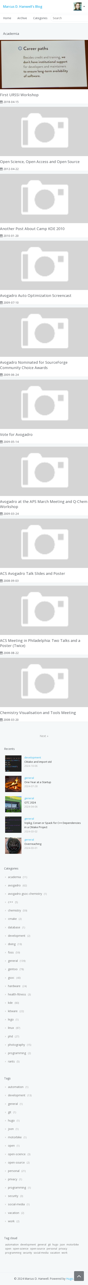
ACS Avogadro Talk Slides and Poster (32, 573)
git (9, 1112)
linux (11, 1028)
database (14, 927)
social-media (16, 1204)
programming (17, 1053)
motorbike (15, 1137)
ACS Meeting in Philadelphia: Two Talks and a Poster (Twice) (40, 643)
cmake (12, 919)
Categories (40, 18)
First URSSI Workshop (19, 94)
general (29, 778)
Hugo (69, 1279)
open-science (16, 1154)
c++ (10, 902)
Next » (44, 736)
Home (7, 18)
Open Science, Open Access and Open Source (40, 161)
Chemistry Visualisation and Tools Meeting (38, 712)
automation (15, 1087)
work (11, 1221)
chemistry (14, 910)
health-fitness (17, 994)
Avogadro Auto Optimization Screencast (35, 295)
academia (14, 877)
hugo (11, 1120)
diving (11, 944)
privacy (12, 1179)
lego (11, 1019)
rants (11, 1061)
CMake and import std (38, 762)
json (11, 1129)
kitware (12, 1011)
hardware (14, 986)
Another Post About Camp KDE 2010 (32, 228)
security (13, 1196)
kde (10, 1003)
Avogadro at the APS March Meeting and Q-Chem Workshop (43, 504)
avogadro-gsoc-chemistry (25, 894)
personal (13, 1171)
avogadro (14, 885)
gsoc (11, 978)
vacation (13, 1213)
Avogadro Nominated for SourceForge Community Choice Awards (34, 365)
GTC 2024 (30, 802)
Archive (22, 18)
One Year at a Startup (37, 782)
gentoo (12, 969)
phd (10, 1036)
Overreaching (32, 844)
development (32, 757)
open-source (16, 1162)
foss (11, 952)
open (11, 1145)
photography (16, 1045)
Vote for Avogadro (16, 434)
